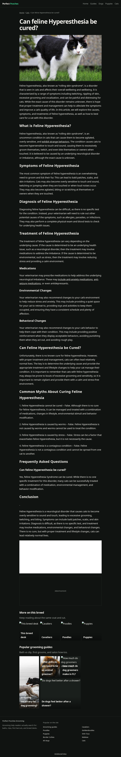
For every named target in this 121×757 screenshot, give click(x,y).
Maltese (85, 737)
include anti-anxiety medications (75, 279)
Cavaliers (85, 727)
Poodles (46, 730)
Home (85, 3)
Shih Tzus (86, 734)
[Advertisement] (60, 556)
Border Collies (48, 737)
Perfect (10, 3)
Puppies (109, 3)
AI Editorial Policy (60, 754)
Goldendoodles (88, 730)
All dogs (46, 740)
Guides (93, 3)
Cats (117, 3)
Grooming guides (50, 727)
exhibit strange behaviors (55, 141)
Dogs (101, 3)
